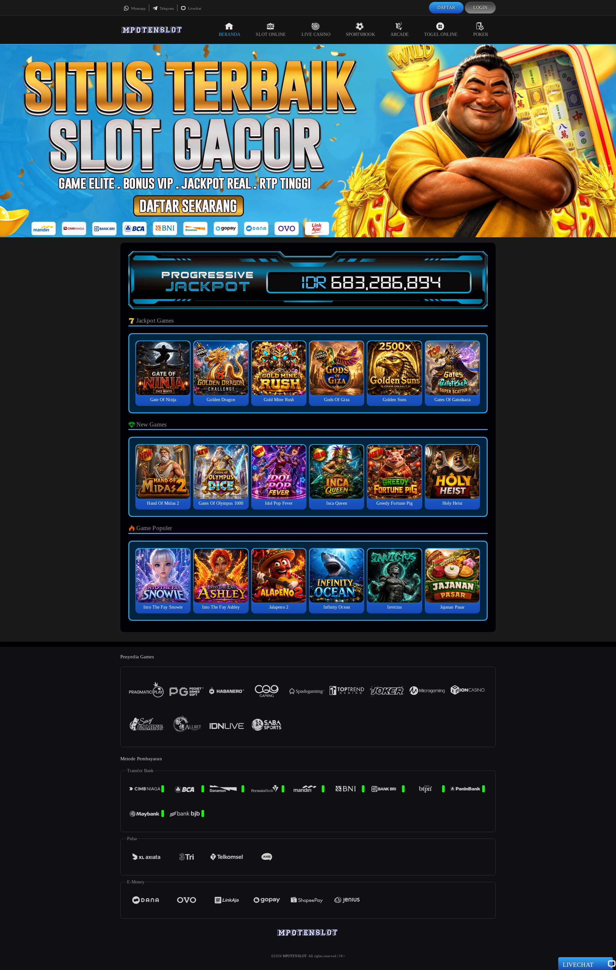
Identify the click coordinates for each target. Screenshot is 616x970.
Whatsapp (138, 8)
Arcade (399, 34)
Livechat (194, 8)
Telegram (166, 8)
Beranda (230, 34)
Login (480, 7)
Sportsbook (360, 34)
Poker (480, 34)
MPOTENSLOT (295, 956)
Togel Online (441, 34)
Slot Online (271, 34)
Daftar (446, 7)
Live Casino (316, 34)
